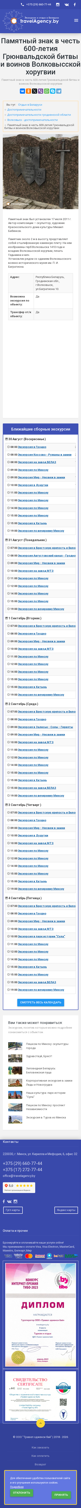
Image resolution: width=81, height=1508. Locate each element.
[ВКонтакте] (22, 91)
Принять (61, 1494)
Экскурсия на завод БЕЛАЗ (37, 462)
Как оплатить (40, 1455)
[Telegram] (58, 91)
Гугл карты (13, 1210)
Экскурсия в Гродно (32, 447)
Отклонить (21, 1492)
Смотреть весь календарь (40, 1002)
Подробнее (17, 1486)
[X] (34, 91)
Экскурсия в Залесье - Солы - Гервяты (45, 727)
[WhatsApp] (46, 91)
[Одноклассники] (28, 91)
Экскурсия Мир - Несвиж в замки (41, 477)
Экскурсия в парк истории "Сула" (41, 936)
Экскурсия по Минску (33, 469)
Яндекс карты (66, 1210)
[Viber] (40, 91)
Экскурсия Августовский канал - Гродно (47, 555)
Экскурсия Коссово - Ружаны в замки (44, 454)
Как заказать (40, 1447)
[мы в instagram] (58, 4)
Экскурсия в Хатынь (32, 523)
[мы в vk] (66, 4)
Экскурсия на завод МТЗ (36, 570)
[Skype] (52, 91)
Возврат (40, 1464)
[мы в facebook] (74, 4)
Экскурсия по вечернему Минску (41, 530)
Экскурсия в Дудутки (33, 485)
